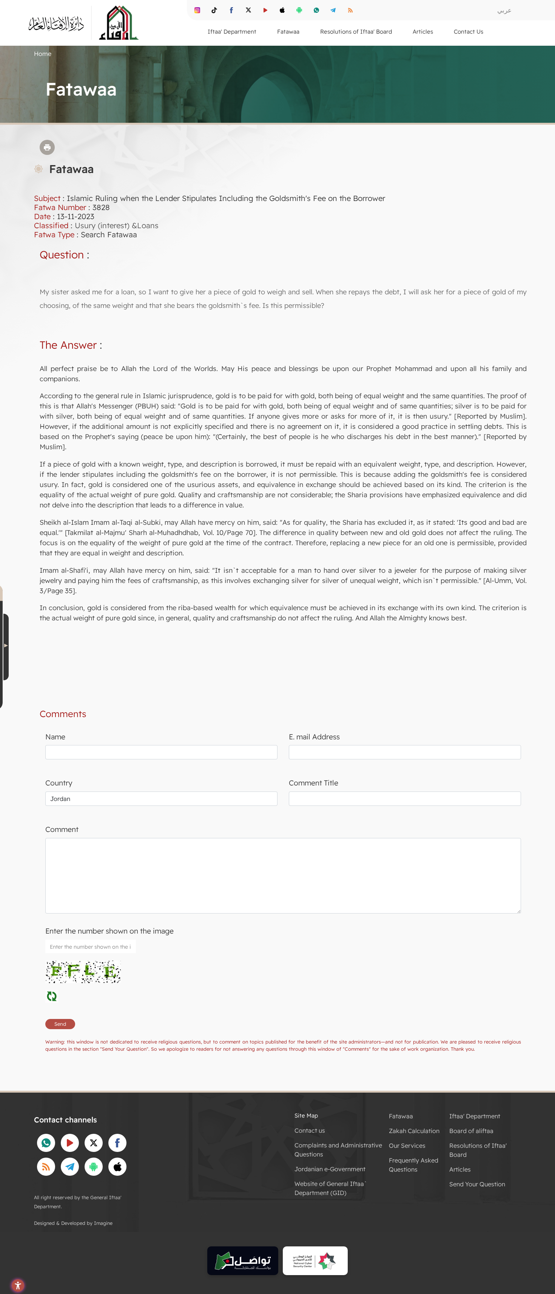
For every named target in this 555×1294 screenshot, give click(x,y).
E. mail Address (314, 736)
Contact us (309, 1130)
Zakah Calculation (414, 1131)
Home (42, 53)
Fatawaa (401, 1116)
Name (55, 736)
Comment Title (313, 782)
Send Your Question (477, 1184)
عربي (504, 10)
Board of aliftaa (471, 1131)
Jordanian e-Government (329, 1169)
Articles (460, 1169)
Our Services (407, 1145)
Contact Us (468, 31)
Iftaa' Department (474, 1116)
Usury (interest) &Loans (117, 225)
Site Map (306, 1115)
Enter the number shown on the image (109, 930)
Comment (62, 829)
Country (58, 782)
